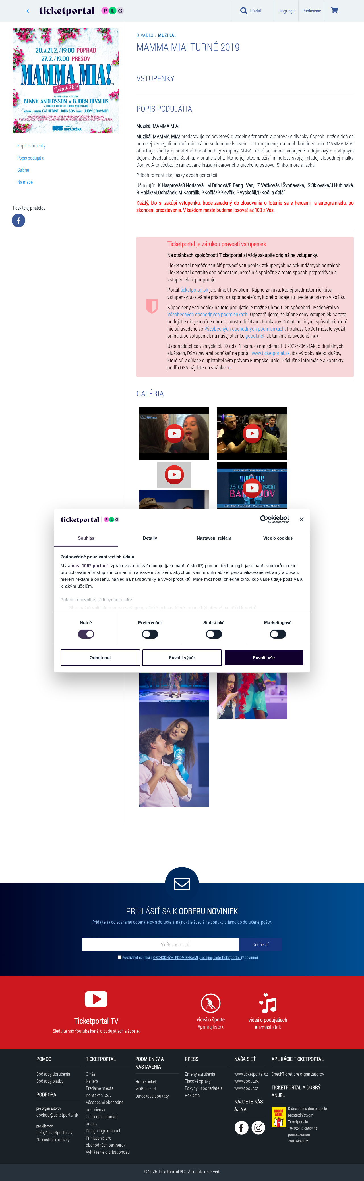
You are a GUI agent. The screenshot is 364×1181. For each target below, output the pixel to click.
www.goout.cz (246, 1088)
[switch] (150, 634)
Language (286, 11)
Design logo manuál (103, 1131)
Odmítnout (100, 657)
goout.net (254, 336)
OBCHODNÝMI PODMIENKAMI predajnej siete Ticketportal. (197, 957)
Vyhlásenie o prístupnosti (108, 1152)
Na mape (25, 182)
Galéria (23, 170)
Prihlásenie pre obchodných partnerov (106, 1141)
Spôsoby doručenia (53, 1074)
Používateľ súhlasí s (190, 957)
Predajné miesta (99, 1088)
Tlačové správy (198, 1081)
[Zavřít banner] (302, 519)
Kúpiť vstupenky (31, 146)
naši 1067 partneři (90, 565)
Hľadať (255, 11)
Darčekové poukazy (152, 1096)
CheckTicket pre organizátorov (298, 1074)
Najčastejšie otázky (52, 1139)
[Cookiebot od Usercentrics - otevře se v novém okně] (264, 519)
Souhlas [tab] (86, 538)
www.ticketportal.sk (271, 353)
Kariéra (92, 1081)
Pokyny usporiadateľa (203, 1088)
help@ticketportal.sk (54, 1132)
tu (229, 367)
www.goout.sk (246, 1081)
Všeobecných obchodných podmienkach (207, 314)
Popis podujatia (30, 158)
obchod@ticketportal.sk (57, 1115)
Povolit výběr (182, 657)
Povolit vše (264, 657)
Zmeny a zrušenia (200, 1074)
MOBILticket (145, 1089)
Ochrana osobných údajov (102, 1119)
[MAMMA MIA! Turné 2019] (174, 433)
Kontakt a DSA (98, 1095)
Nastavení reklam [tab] (214, 538)
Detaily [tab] (150, 538)
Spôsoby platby (49, 1081)
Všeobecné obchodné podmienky (104, 1105)
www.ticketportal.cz (250, 1074)
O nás (91, 1074)
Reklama (192, 1095)
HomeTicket (145, 1081)
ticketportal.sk (194, 290)
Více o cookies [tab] (277, 538)
